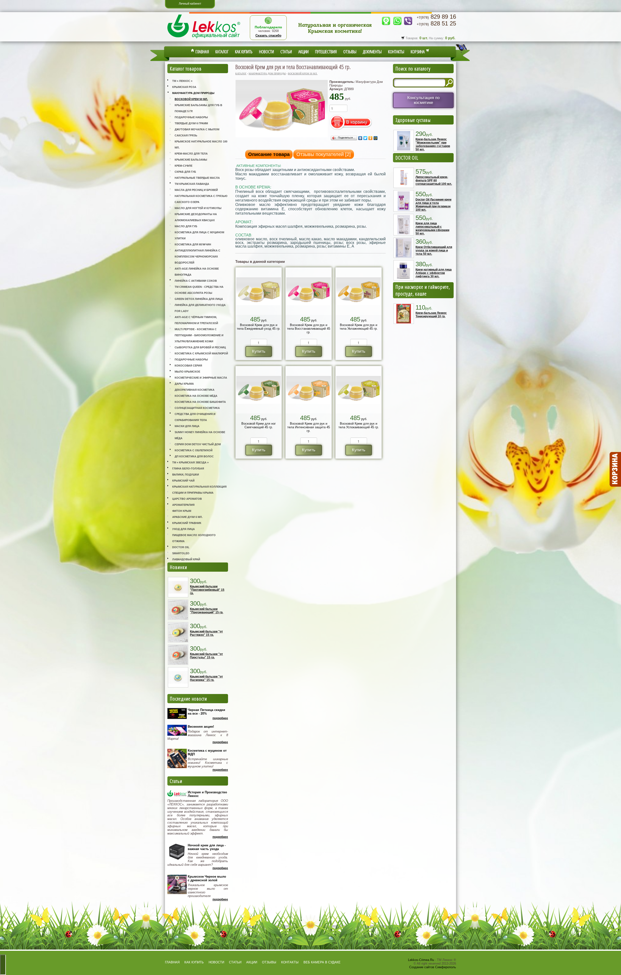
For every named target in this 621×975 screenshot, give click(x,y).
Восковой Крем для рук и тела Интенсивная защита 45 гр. (308, 427)
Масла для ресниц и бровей (196, 189)
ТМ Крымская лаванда (192, 183)
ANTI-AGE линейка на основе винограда (197, 271)
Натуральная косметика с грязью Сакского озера (201, 199)
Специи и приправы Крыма (192, 492)
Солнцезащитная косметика (197, 407)
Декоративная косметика (194, 389)
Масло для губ (186, 226)
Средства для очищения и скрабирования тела (195, 417)
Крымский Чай (183, 480)
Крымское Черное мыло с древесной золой (207, 878)
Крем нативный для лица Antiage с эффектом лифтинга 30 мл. (434, 273)
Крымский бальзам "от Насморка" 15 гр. (206, 678)
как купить (194, 962)
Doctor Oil (180, 547)
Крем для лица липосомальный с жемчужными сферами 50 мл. (432, 228)
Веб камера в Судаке (322, 962)
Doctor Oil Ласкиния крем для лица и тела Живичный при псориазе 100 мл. (433, 204)
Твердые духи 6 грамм (191, 123)
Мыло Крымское (187, 371)
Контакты (396, 51)
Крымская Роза (184, 87)
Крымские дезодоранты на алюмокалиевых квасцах (196, 217)
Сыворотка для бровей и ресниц (200, 347)
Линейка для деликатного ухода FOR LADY (200, 308)
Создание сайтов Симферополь (432, 967)
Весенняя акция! (201, 726)
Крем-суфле (183, 165)
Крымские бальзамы (191, 159)
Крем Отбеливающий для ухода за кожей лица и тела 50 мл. (434, 250)
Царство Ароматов (187, 498)
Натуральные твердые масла (197, 177)
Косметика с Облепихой (193, 450)
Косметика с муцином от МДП (207, 752)
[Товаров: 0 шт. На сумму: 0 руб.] (615, 469)
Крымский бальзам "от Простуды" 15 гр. (206, 655)
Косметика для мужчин (193, 244)
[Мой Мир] (375, 138)
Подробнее (220, 718)
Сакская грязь (186, 135)
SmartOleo (180, 553)
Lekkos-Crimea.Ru (421, 960)
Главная (201, 51)
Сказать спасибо (268, 35)
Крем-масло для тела (191, 153)
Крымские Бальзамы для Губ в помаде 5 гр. (198, 108)
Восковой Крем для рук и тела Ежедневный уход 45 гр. (258, 326)
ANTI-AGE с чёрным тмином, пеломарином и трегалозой (196, 320)
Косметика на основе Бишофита (200, 401)
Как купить (244, 51)
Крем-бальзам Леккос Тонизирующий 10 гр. (431, 314)
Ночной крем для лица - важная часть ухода (207, 847)
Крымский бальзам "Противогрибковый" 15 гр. (207, 590)
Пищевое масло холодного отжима (194, 538)
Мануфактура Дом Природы (193, 93)
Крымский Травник (186, 523)
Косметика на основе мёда (196, 395)
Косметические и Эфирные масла (201, 377)
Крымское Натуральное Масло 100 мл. (201, 144)
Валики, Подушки (185, 474)
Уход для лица (183, 529)
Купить (258, 351)
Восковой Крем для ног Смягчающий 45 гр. (258, 425)
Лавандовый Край (186, 559)
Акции (303, 51)
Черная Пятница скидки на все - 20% (206, 711)
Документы (372, 51)
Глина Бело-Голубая (188, 468)
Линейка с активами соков (196, 280)
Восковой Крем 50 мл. (191, 99)
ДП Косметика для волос (194, 456)
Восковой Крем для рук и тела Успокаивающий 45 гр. (358, 425)
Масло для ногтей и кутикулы (198, 208)
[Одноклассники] (370, 138)
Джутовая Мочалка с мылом (197, 129)
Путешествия (326, 51)
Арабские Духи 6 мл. (187, 516)
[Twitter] (365, 138)
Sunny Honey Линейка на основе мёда (200, 435)
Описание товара (269, 154)
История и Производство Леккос (207, 794)
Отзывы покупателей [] (323, 154)
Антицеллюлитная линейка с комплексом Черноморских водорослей (197, 256)
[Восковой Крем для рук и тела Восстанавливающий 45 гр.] (282, 137)
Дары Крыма (184, 383)
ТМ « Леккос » (182, 80)
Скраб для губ (185, 171)
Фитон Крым (181, 510)
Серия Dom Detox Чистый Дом (198, 444)
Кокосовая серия (188, 365)
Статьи (286, 51)
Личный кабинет (190, 3)
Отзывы (349, 51)
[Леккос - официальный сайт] (203, 39)
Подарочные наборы (191, 117)
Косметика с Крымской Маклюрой (201, 353)
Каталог (222, 51)
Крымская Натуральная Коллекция (199, 486)
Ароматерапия (183, 504)
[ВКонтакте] (360, 138)
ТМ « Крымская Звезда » (190, 462)
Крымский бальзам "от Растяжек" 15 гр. (206, 633)
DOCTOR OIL (406, 157)
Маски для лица (187, 426)
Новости (266, 51)
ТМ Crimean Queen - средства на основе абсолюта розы (199, 289)
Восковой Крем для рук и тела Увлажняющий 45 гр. (359, 326)
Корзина (418, 51)
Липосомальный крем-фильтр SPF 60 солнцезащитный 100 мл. (434, 180)
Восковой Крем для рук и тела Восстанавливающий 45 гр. (308, 328)
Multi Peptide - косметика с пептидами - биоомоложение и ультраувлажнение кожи (199, 335)
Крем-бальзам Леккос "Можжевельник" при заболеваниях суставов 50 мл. (433, 144)
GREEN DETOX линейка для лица (199, 298)
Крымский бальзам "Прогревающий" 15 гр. (206, 610)
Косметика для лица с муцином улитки (199, 235)
